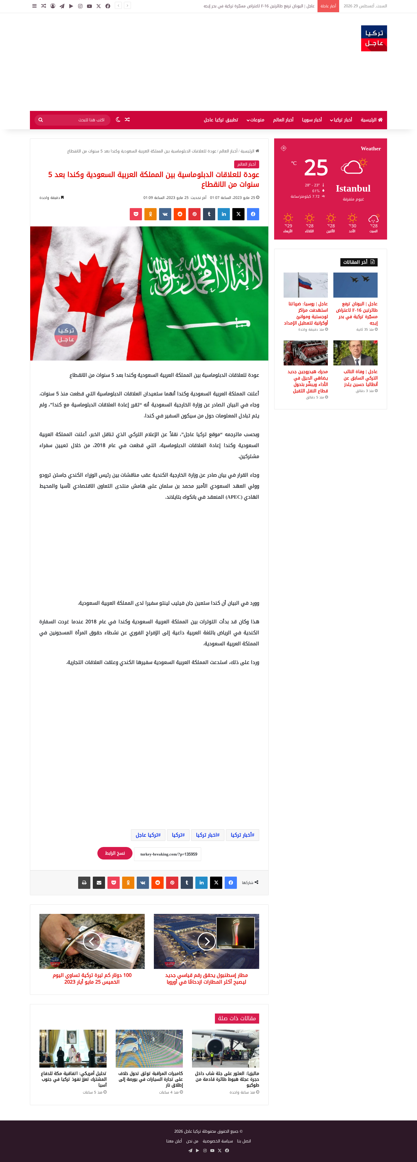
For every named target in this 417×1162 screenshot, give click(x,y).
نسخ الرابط (115, 853)
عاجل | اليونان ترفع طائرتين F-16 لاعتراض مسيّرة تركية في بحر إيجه (357, 313)
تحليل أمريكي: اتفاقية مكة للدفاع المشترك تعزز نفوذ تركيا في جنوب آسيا (74, 1079)
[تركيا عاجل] (374, 38)
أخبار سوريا (312, 120)
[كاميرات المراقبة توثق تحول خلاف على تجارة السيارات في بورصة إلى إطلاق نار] (149, 1049)
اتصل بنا (244, 1141)
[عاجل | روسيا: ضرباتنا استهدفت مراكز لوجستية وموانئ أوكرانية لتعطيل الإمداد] (306, 285)
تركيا (177, 835)
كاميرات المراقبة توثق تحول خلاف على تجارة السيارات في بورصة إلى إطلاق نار (150, 1079)
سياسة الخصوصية (218, 1141)
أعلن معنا (174, 1141)
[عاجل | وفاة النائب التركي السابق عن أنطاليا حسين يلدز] (355, 352)
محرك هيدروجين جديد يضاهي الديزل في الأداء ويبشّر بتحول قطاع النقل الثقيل (308, 381)
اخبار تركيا (206, 835)
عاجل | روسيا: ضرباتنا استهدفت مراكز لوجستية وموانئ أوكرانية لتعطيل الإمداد (306, 313)
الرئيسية (369, 120)
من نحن (192, 1141)
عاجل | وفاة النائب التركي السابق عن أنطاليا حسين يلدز (361, 378)
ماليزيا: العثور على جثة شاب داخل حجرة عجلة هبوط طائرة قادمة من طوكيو (227, 1079)
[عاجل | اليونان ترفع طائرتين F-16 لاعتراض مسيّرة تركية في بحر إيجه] (355, 285)
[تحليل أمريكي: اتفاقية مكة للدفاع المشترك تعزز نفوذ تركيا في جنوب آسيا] (73, 1049)
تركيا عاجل (147, 835)
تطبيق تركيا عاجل (221, 120)
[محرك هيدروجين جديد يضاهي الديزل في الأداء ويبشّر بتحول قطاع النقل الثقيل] (306, 352)
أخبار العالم (283, 120)
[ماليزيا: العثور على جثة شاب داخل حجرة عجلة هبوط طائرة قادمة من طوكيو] (225, 1049)
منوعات (257, 120)
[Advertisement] (147, 62)
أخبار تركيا (343, 120)
